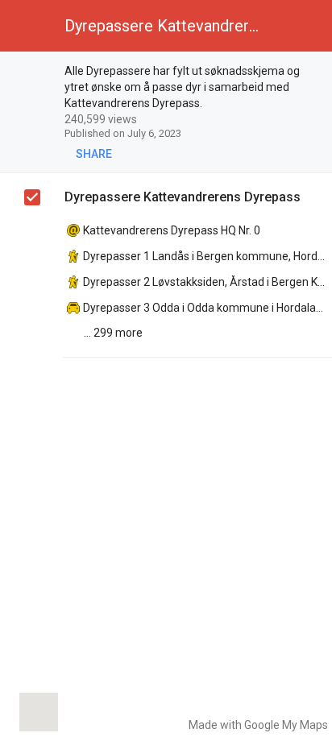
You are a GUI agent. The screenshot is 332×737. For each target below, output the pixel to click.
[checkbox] (33, 73)
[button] (25, 25)
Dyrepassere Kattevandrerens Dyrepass (182, 197)
